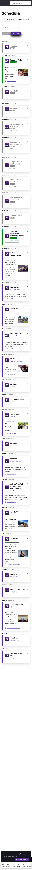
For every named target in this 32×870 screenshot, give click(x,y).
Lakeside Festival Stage (13, 564)
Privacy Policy (22, 855)
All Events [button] (5, 27)
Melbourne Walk (11, 81)
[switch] (11, 33)
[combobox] (20, 3)
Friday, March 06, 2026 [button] (17, 3)
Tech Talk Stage (11, 299)
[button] (27, 45)
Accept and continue (22, 859)
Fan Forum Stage (11, 433)
